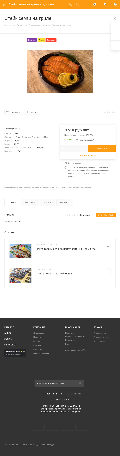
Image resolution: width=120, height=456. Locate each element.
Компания (39, 327)
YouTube (49, 427)
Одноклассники (56, 427)
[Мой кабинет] (84, 4)
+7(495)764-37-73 (52, 394)
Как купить (30, 202)
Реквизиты (69, 340)
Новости (37, 337)
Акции (8, 333)
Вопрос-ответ (99, 341)
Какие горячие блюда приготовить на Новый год (66, 248)
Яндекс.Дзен (86, 427)
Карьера (37, 345)
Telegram (41, 427)
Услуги (8, 339)
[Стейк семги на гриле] (60, 71)
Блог (67, 344)
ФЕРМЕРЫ (10, 345)
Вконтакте (34, 427)
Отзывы (12, 202)
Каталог (9, 327)
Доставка (65, 202)
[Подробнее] (107, 246)
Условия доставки (101, 337)
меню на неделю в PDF (75, 350)
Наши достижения (41, 353)
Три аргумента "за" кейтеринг (54, 273)
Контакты (37, 349)
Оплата (47, 202)
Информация (72, 327)
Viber (71, 427)
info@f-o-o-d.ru (62, 399)
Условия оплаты (101, 333)
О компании (38, 333)
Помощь (98, 327)
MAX (64, 427)
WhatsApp (79, 427)
